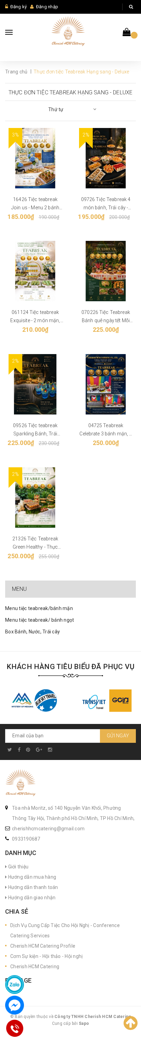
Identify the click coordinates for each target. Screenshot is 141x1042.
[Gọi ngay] (14, 1028)
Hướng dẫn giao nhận (31, 897)
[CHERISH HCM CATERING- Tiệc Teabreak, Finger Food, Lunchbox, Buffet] (20, 783)
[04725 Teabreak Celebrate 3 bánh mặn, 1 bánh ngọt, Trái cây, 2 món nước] (106, 384)
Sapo (84, 1023)
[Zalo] (14, 984)
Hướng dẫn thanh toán (32, 887)
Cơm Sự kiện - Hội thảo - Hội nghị (46, 956)
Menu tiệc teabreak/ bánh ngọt (39, 620)
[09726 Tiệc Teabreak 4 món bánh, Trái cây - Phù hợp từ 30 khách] (106, 158)
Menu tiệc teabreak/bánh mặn (39, 608)
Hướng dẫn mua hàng (31, 877)
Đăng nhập (47, 6)
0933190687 (26, 839)
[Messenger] (14, 1005)
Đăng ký (18, 6)
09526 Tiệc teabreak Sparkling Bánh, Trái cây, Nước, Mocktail (35, 434)
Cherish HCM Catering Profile (42, 946)
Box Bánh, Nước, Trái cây (32, 631)
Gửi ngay (118, 735)
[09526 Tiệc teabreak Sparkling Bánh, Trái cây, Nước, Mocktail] (35, 384)
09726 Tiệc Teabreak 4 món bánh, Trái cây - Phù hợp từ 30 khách (106, 208)
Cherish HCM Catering (34, 966)
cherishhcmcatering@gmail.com (48, 828)
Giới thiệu (17, 866)
